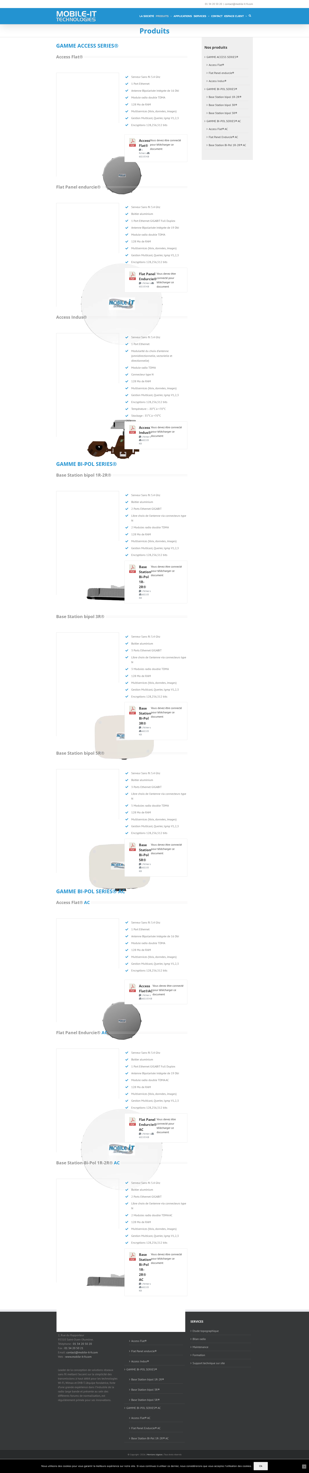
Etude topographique (206, 1331)
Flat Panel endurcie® (221, 73)
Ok (260, 1466)
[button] (250, 15)
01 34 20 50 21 (73, 1348)
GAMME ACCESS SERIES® (222, 57)
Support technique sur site (209, 1363)
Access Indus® (217, 81)
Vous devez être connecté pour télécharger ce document (165, 144)
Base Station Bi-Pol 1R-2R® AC (227, 145)
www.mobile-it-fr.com (78, 1356)
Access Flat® (216, 65)
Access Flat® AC (218, 129)
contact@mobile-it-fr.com (239, 4)
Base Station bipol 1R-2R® (225, 97)
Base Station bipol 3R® (223, 105)
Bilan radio (199, 1339)
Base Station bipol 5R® (223, 113)
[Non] (304, 1466)
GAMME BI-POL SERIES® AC (224, 121)
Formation (199, 1355)
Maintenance (200, 1347)
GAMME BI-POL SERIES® (222, 89)
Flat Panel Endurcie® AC (148, 1124)
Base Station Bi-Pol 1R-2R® (145, 577)
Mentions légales (154, 1454)
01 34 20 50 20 (82, 1344)
